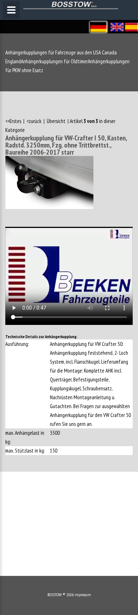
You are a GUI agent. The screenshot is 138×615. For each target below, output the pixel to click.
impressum (83, 594)
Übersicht (56, 121)
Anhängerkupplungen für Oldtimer (54, 61)
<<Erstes (13, 121)
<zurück (33, 121)
